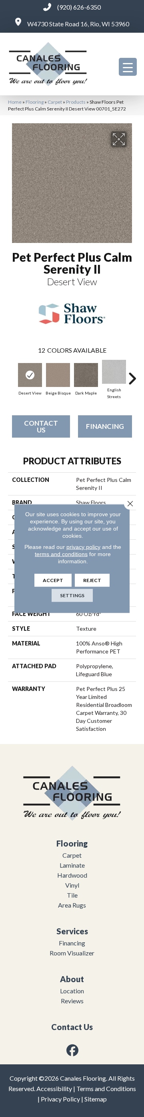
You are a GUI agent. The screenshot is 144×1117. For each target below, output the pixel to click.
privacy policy (83, 547)
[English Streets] (114, 372)
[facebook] (72, 1050)
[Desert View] (30, 375)
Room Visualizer (72, 953)
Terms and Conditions (106, 1088)
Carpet (55, 102)
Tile (72, 895)
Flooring (35, 102)
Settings (72, 595)
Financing (105, 426)
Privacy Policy (60, 1099)
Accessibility (54, 1088)
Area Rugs (72, 905)
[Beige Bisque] (58, 375)
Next (132, 375)
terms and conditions (61, 554)
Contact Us (41, 426)
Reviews (72, 1001)
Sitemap (95, 1099)
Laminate (72, 865)
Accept (53, 580)
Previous (12, 375)
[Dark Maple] (86, 375)
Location (72, 991)
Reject (92, 580)
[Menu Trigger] (128, 67)
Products (76, 102)
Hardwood (72, 875)
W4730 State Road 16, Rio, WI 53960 (78, 24)
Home (15, 102)
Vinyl (72, 885)
